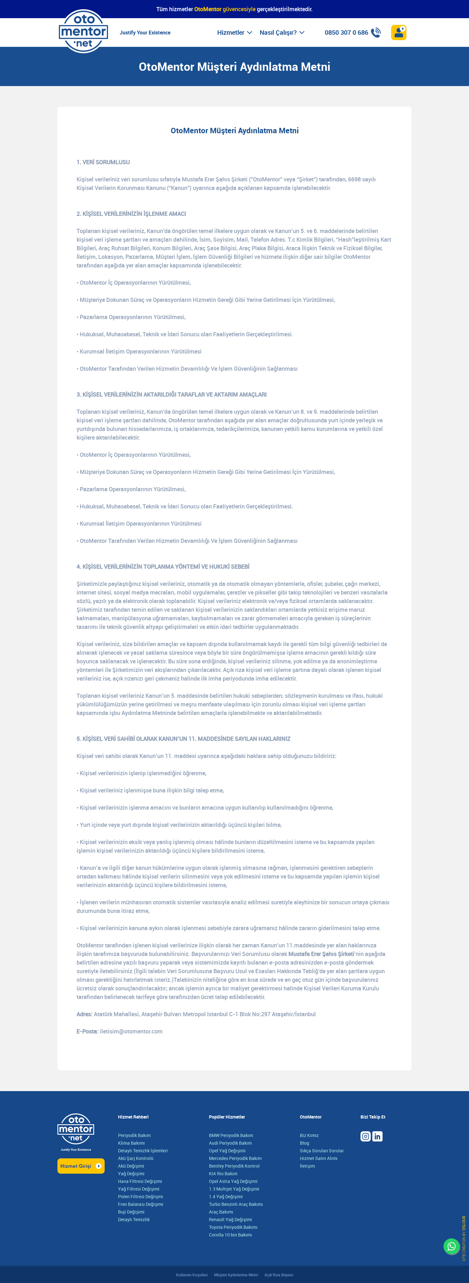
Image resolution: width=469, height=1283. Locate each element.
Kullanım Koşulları (192, 1274)
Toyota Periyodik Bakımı (233, 1227)
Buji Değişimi (131, 1212)
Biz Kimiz (309, 1135)
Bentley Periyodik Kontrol (234, 1166)
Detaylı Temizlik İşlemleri (143, 1151)
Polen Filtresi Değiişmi (140, 1196)
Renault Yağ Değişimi (230, 1219)
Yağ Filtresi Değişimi (139, 1189)
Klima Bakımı (131, 1143)
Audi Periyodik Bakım (230, 1143)
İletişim (307, 1166)
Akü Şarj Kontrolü (135, 1158)
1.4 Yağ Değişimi (226, 1196)
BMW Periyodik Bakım (231, 1135)
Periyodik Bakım (134, 1135)
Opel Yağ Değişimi (227, 1151)
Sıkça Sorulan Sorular (322, 1151)
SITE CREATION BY (463, 1238)
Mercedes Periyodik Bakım (235, 1158)
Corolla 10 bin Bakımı (230, 1235)
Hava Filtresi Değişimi (140, 1181)
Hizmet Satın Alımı (319, 1158)
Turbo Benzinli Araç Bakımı (236, 1204)
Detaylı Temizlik (134, 1219)
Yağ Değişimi (131, 1173)
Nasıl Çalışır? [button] (278, 32)
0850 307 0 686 (346, 32)
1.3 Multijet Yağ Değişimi (234, 1189)
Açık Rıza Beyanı (278, 1274)
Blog (304, 1143)
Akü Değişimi (131, 1166)
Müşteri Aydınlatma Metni (236, 1274)
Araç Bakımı (221, 1212)
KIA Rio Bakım (223, 1173)
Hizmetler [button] (230, 32)
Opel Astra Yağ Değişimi (233, 1181)
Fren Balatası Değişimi (140, 1204)
